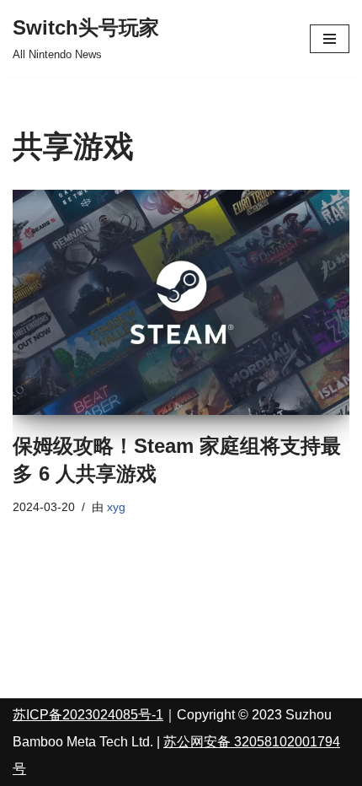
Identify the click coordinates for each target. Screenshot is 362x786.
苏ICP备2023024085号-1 (88, 715)
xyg (116, 507)
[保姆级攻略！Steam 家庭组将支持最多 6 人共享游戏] (181, 302)
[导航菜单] (329, 38)
